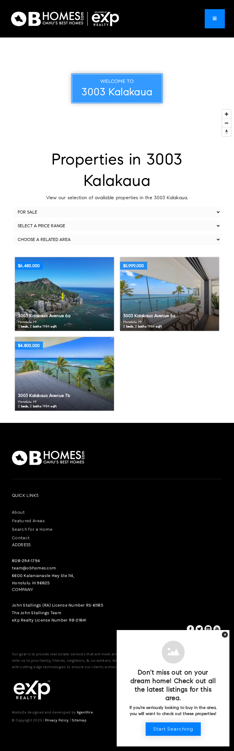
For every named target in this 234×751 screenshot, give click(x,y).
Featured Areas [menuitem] (28, 520)
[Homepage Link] (65, 18)
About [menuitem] (18, 512)
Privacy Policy (57, 720)
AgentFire (85, 712)
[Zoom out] (226, 123)
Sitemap (79, 720)
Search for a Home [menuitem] (32, 529)
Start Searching (173, 729)
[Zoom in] (226, 114)
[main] (117, 211)
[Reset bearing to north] (226, 131)
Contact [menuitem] (21, 537)
